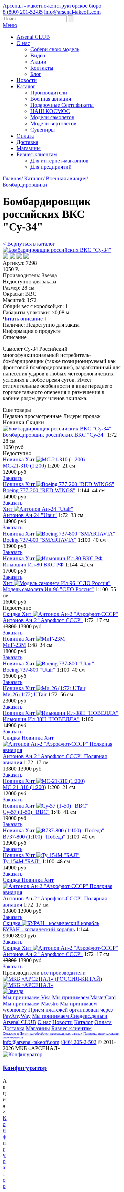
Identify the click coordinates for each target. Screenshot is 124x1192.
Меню (10, 25)
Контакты (41, 68)
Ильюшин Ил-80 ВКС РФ (33, 564)
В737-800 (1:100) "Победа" (34, 837)
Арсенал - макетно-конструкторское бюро (52, 6)
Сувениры (42, 130)
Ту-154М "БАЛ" (22, 861)
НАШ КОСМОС (50, 111)
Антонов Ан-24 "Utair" (30, 515)
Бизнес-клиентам (37, 154)
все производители (63, 973)
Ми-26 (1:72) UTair (24, 694)
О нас (23, 43)
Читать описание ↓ (25, 319)
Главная (12, 178)
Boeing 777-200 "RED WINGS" (39, 490)
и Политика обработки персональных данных (49, 1033)
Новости (27, 80)
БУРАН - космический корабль (39, 929)
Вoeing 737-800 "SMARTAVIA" (39, 540)
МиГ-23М (14, 645)
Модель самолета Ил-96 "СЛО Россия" (48, 589)
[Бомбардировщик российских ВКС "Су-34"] (57, 250)
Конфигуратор (25, 1067)
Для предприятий (51, 167)
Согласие (10, 1033)
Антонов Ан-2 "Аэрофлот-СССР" (43, 620)
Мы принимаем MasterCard (84, 997)
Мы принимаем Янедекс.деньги (69, 1016)
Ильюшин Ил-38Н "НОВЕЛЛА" (41, 719)
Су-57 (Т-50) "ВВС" (26, 812)
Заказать (12, 478)
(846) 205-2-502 (78, 1042)
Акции (38, 62)
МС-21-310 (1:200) (24, 466)
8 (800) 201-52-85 (23, 12)
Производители (48, 92)
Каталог (26, 86)
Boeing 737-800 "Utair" (29, 670)
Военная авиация (50, 99)
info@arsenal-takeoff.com (72, 12)
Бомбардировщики (25, 185)
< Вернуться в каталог (29, 244)
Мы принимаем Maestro (31, 1004)
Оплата (25, 136)
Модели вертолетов (53, 123)
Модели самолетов (52, 117)
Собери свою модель (54, 49)
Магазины (29, 148)
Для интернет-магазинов (59, 161)
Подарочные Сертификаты (62, 105)
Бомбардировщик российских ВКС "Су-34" (54, 435)
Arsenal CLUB (33, 37)
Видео (37, 55)
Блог (35, 74)
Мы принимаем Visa (27, 997)
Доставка (27, 142)
